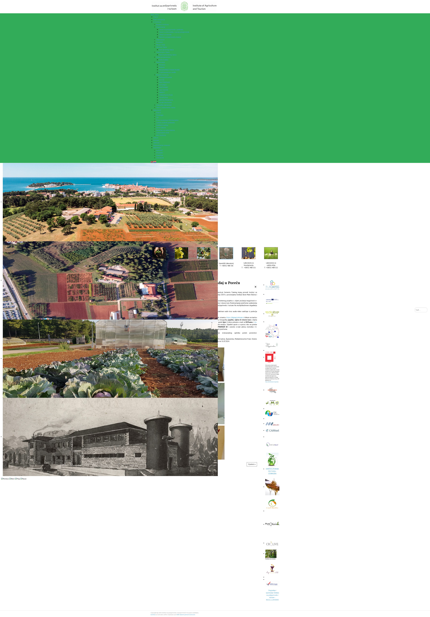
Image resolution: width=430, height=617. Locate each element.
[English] (152, 162)
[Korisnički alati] (255, 286)
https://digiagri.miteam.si (235, 317)
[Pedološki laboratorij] (159, 253)
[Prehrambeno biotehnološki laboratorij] (203, 253)
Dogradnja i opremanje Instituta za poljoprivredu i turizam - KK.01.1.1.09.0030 (272, 595)
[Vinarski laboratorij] (181, 253)
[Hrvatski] (155, 162)
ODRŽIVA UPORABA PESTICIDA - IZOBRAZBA (272, 471)
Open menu (155, 15)
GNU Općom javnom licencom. (186, 614)
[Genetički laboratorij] (226, 253)
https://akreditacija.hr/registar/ (271, 381)
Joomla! (153, 614)
